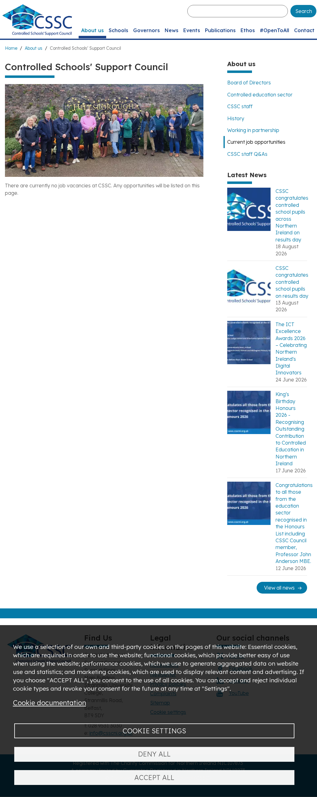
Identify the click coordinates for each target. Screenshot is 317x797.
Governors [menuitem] (146, 30)
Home (11, 48)
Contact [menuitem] (304, 30)
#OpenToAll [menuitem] (274, 30)
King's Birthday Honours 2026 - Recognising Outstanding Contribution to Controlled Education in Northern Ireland (291, 429)
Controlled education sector (260, 95)
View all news (279, 588)
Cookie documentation (49, 702)
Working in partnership (253, 130)
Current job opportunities (256, 142)
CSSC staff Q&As (247, 154)
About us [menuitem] (92, 30)
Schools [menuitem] (118, 30)
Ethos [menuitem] (248, 30)
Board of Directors (249, 82)
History (235, 118)
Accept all (154, 777)
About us (33, 48)
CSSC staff (240, 106)
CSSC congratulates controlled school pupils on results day (292, 282)
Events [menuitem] (191, 30)
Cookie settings (154, 731)
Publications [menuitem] (220, 30)
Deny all (154, 754)
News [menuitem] (171, 30)
